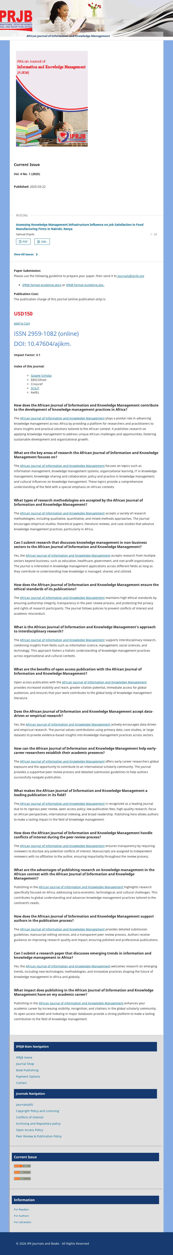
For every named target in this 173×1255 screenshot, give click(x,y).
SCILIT (35, 388)
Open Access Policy (29, 1130)
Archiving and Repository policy (38, 1124)
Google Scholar (41, 376)
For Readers (21, 1209)
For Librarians (22, 1222)
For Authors (21, 1216)
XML (44, 241)
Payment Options (28, 1076)
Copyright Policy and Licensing (37, 1111)
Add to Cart (22, 323)
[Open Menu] (14, 36)
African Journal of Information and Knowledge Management (68, 36)
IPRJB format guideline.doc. (85, 285)
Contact (21, 1083)
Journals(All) (24, 1105)
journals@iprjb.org (131, 276)
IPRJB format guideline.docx (41, 285)
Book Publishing (27, 1070)
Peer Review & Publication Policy (39, 1136)
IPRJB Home (24, 1057)
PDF (25, 241)
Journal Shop (25, 1064)
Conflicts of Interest (29, 1117)
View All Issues (24, 254)
